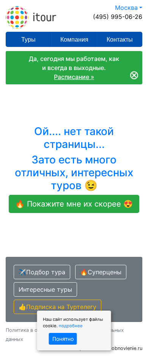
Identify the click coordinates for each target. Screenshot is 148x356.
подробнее (71, 325)
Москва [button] (126, 7)
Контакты (120, 39)
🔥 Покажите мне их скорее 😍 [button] (74, 203)
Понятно (63, 339)
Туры (28, 39)
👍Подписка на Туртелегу (57, 307)
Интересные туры (45, 289)
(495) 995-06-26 (117, 16)
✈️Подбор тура (42, 272)
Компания (74, 39)
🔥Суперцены (100, 272)
